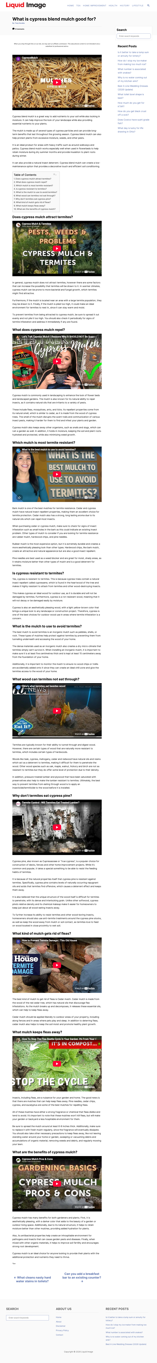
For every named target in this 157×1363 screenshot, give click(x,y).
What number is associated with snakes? (132, 71)
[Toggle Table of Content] (54, 174)
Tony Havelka (20, 23)
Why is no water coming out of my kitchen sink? (132, 79)
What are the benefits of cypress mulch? (36, 209)
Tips (14, 1263)
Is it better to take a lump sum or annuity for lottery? (133, 54)
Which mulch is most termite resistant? (34, 185)
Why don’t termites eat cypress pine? (33, 199)
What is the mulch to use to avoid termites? (36, 192)
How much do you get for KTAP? (131, 105)
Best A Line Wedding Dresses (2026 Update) (133, 88)
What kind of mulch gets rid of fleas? (33, 202)
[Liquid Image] (27, 5)
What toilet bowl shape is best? (131, 96)
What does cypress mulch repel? (31, 182)
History (125, 5)
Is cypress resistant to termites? (31, 189)
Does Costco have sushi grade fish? (133, 121)
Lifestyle (138, 5)
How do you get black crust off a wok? (132, 113)
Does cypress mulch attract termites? (33, 178)
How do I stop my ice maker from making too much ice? (132, 62)
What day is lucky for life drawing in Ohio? (130, 130)
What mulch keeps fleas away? (30, 205)
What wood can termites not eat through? (35, 195)
